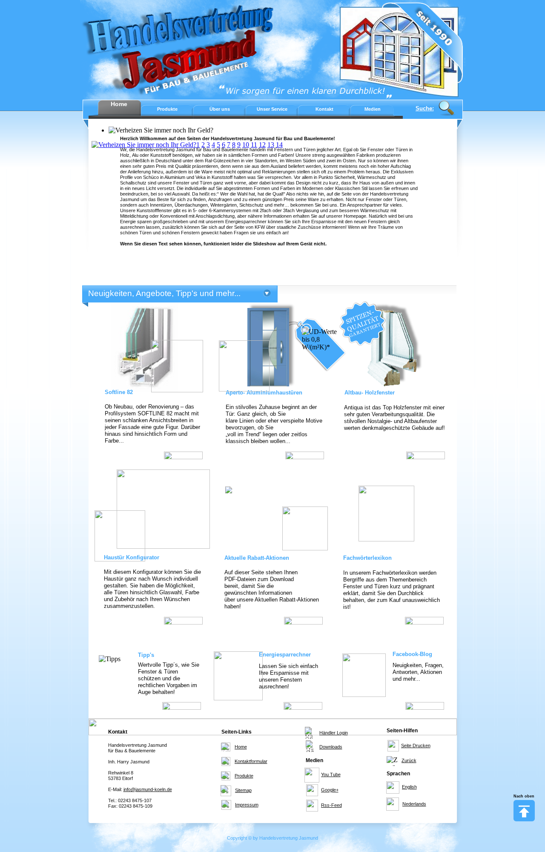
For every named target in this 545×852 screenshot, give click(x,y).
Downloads (330, 746)
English (409, 786)
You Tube (331, 774)
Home (241, 746)
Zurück (409, 760)
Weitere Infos (182, 455)
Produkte (244, 775)
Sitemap (243, 790)
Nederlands (414, 803)
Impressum (246, 804)
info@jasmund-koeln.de (147, 789)
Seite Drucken (415, 745)
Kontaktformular (251, 761)
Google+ (329, 789)
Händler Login (333, 732)
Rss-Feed (331, 805)
